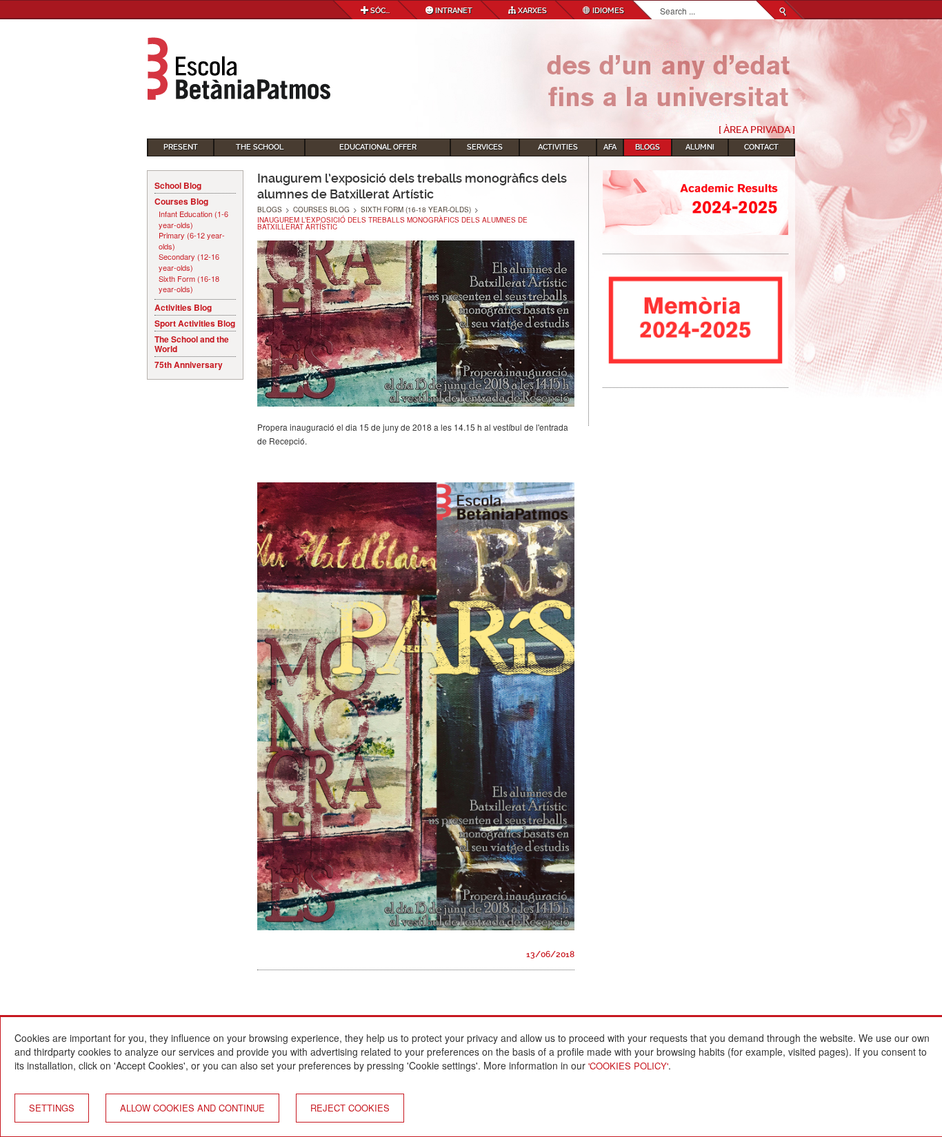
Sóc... (379, 10)
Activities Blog (183, 307)
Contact (761, 147)
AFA (610, 147)
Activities (558, 147)
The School (259, 147)
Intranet (452, 10)
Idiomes (607, 10)
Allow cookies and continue (192, 1107)
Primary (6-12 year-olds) (192, 241)
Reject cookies (350, 1107)
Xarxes (531, 10)
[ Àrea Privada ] (757, 129)
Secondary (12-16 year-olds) (189, 262)
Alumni (699, 147)
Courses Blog (181, 201)
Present (180, 147)
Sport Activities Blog (194, 323)
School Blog (177, 185)
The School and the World (191, 344)
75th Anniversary (188, 364)
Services (485, 147)
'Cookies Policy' (628, 1065)
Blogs (647, 147)
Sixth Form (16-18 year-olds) (189, 284)
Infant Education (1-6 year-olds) (193, 219)
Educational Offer (378, 147)
